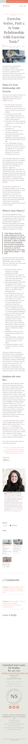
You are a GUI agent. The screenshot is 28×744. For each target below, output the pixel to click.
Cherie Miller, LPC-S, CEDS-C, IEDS (13, 46)
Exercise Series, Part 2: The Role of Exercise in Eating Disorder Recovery (17, 548)
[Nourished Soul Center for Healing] (6, 6)
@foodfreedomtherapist (17, 496)
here (19, 430)
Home (8, 681)
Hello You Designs (17, 740)
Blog (13, 681)
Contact (20, 681)
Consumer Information (14, 686)
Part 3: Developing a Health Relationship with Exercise (14, 452)
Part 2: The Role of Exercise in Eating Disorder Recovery (14, 448)
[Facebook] (10, 707)
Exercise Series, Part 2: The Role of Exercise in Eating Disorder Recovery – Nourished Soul (13, 589)
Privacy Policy (14, 684)
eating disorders (10, 14)
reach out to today (16, 509)
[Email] (17, 707)
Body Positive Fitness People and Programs (6, 564)
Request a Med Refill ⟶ (17, 1)
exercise (20, 14)
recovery (14, 15)
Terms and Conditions (14, 683)
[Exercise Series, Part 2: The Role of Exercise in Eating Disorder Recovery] (17, 541)
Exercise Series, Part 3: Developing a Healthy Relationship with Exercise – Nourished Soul (13, 604)
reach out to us (7, 435)
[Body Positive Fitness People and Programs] (7, 559)
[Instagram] (14, 707)
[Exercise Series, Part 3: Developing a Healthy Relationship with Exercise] (7, 541)
